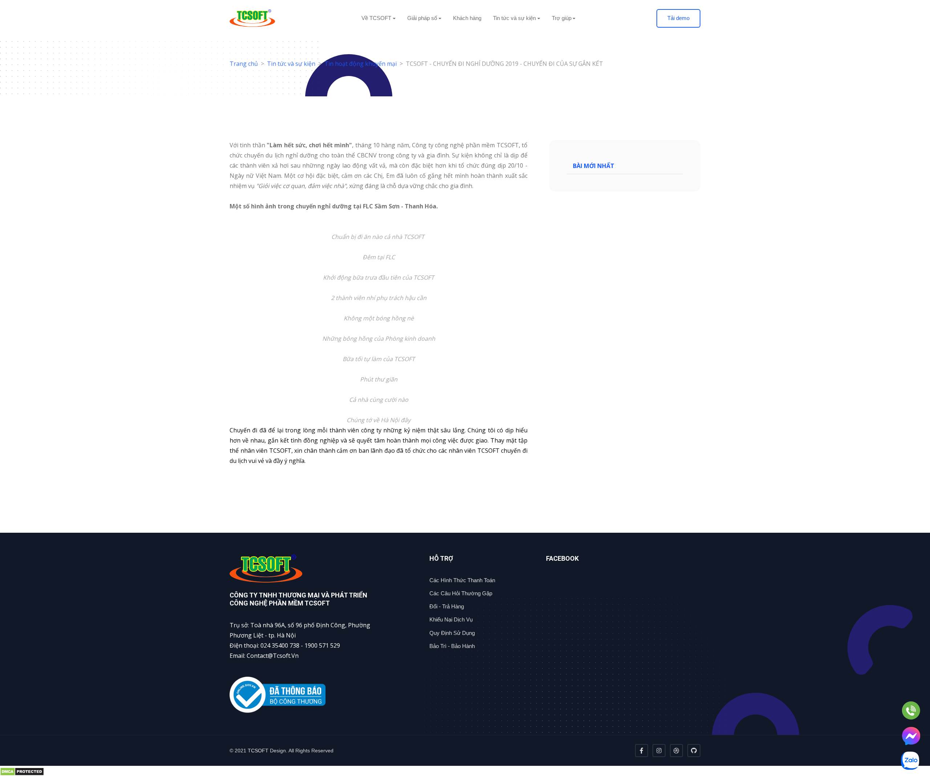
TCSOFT (258, 750)
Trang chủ (244, 64)
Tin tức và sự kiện (291, 64)
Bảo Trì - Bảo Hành (452, 646)
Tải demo (678, 18)
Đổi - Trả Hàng (446, 606)
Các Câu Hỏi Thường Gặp (460, 593)
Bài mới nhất (593, 166)
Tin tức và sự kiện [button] (514, 18)
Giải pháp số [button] (422, 18)
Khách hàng (467, 18)
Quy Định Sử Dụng (452, 633)
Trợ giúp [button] (561, 18)
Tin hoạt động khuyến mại (360, 64)
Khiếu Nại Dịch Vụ (451, 619)
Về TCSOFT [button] (376, 18)
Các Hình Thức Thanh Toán (462, 580)
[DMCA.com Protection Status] (465, 771)
